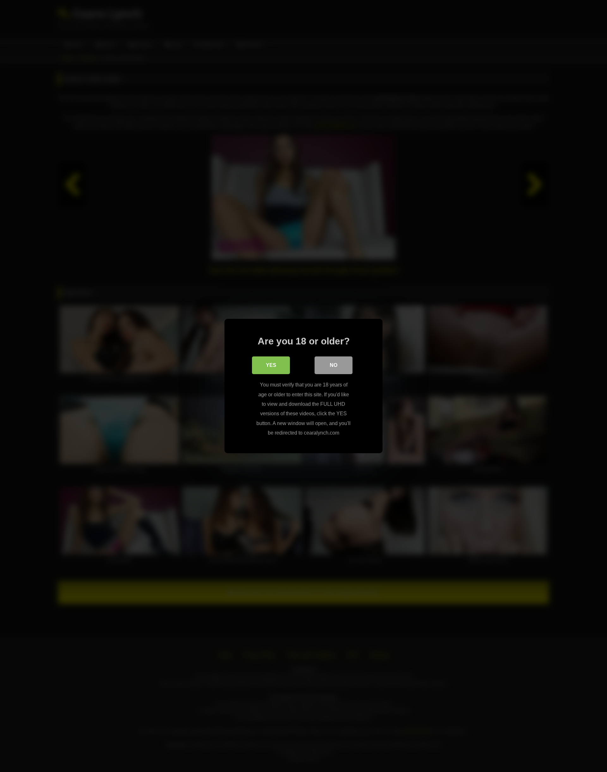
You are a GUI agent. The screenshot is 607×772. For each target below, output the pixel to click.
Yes (271, 365)
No (333, 365)
